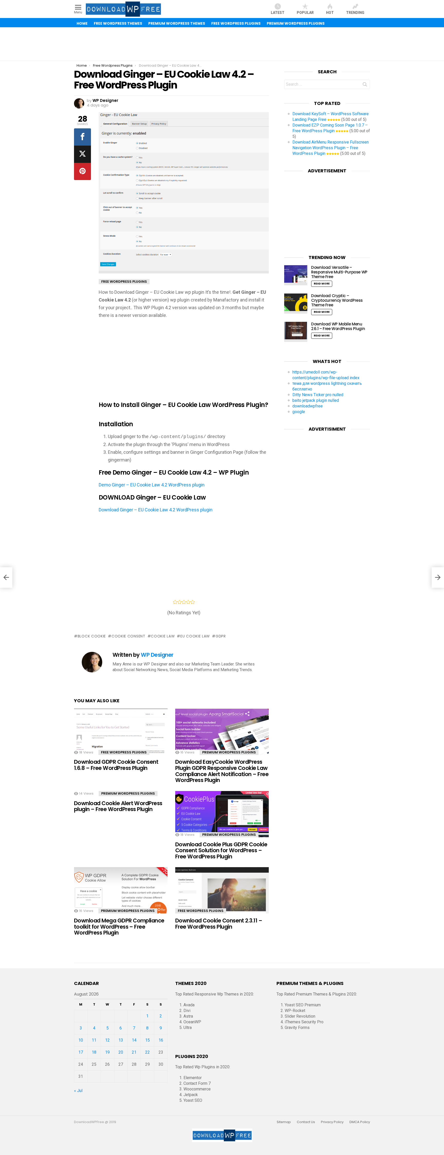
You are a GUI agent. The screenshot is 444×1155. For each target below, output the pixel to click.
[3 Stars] (184, 602)
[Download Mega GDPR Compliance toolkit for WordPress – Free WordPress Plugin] (121, 894)
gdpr (221, 636)
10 (80, 1040)
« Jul (78, 1090)
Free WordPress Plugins (236, 23)
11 (94, 1040)
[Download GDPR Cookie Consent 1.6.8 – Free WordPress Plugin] (121, 736)
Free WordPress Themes (118, 23)
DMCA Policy (359, 1122)
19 (107, 1052)
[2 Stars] (179, 602)
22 (147, 1052)
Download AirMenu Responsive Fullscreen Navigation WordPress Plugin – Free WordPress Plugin (330, 148)
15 (147, 1040)
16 (161, 1040)
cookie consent (128, 636)
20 (120, 1052)
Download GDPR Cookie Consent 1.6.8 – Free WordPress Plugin (116, 765)
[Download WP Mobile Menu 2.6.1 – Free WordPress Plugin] (295, 332)
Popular (305, 13)
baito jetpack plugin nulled (315, 400)
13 (120, 1040)
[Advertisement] (222, 44)
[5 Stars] (192, 602)
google (298, 411)
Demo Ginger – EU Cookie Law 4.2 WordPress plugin (152, 484)
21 (134, 1052)
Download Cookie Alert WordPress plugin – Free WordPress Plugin (118, 806)
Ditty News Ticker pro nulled (317, 394)
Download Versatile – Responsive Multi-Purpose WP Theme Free (339, 272)
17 (80, 1052)
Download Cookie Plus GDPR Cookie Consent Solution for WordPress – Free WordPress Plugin (221, 850)
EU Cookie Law (195, 636)
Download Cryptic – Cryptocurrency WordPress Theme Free (337, 300)
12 (107, 1040)
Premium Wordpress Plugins (229, 752)
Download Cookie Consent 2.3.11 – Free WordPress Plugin (218, 923)
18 (94, 1052)
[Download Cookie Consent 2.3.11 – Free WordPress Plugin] (222, 894)
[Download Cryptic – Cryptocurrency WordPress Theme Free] (295, 304)
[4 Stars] (188, 602)
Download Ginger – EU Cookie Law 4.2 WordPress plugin (155, 509)
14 (134, 1040)
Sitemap (284, 1122)
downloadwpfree (307, 406)
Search (365, 85)
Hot (330, 13)
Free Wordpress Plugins (124, 752)
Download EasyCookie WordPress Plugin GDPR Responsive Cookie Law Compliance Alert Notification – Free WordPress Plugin (222, 771)
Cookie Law (163, 636)
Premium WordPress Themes (176, 23)
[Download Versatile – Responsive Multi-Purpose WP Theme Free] (295, 275)
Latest (277, 13)
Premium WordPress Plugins (296, 23)
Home (82, 23)
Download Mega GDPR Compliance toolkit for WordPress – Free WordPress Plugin (119, 926)
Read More (322, 284)
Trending (355, 13)
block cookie (92, 636)
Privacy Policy (332, 1122)
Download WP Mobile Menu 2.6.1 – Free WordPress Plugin (338, 326)
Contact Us (306, 1122)
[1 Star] (175, 602)
